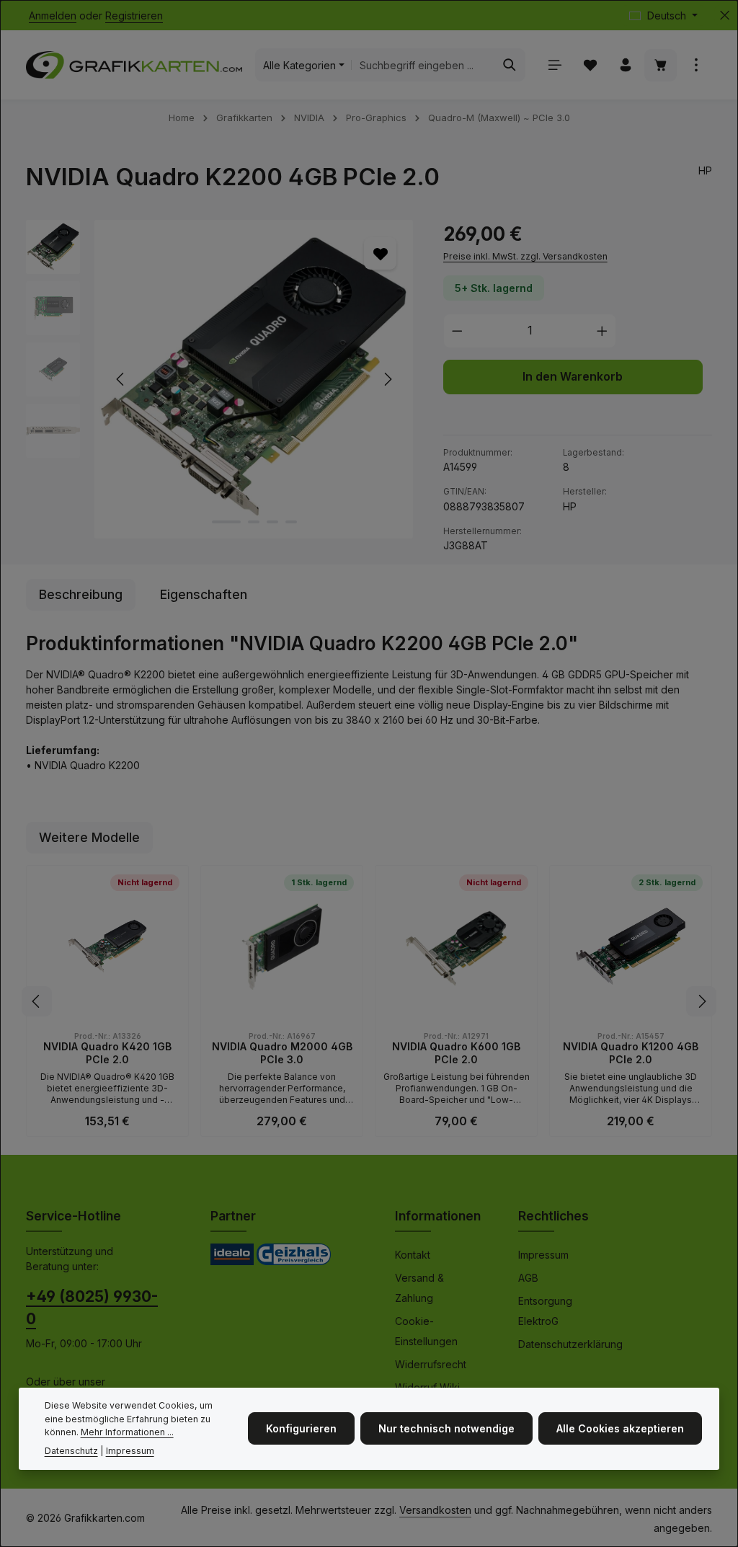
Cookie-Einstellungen (426, 1331)
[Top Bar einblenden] (696, 65)
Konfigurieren (301, 1428)
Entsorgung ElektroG (545, 1311)
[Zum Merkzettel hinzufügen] (380, 253)
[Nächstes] (387, 379)
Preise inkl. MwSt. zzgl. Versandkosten (525, 256)
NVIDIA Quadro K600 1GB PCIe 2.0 (456, 1052)
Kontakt (412, 1255)
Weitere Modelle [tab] (89, 837)
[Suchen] (509, 64)
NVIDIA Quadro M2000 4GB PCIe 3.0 (282, 1052)
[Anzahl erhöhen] (602, 331)
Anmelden (52, 15)
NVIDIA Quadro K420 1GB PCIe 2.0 (107, 1052)
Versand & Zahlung (419, 1288)
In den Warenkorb (573, 377)
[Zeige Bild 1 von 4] (226, 521)
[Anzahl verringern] (457, 331)
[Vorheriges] (121, 379)
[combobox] (423, 64)
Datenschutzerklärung (570, 1344)
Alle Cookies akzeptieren (620, 1428)
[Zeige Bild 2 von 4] (253, 521)
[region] (220, 379)
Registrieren (134, 15)
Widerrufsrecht (430, 1364)
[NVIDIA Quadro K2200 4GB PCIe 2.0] (253, 379)
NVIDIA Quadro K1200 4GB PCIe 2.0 (630, 1052)
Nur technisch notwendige (446, 1428)
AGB (528, 1278)
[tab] (80, 595)
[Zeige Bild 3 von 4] (272, 521)
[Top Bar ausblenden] (724, 15)
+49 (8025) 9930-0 (92, 1307)
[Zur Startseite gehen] (134, 65)
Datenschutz (71, 1450)
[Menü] (554, 65)
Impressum (543, 1255)
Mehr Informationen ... (127, 1432)
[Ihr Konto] (625, 65)
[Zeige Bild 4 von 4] (291, 521)
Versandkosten (435, 1510)
